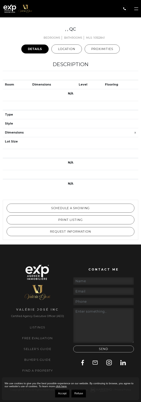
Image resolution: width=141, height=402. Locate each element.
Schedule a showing (70, 208)
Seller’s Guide (37, 349)
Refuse (78, 393)
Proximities (102, 49)
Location (66, 49)
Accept (62, 393)
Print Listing (70, 220)
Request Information (70, 231)
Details (35, 49)
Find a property (37, 370)
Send (103, 349)
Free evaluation (37, 338)
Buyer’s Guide (37, 360)
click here (61, 386)
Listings (37, 327)
